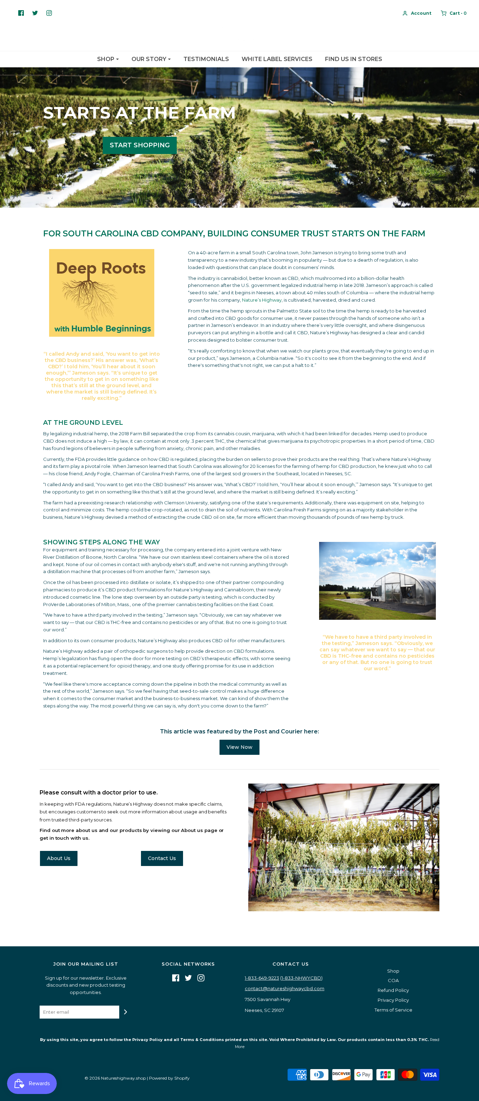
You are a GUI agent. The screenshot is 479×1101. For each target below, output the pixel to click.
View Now (239, 747)
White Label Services (277, 59)
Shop (393, 971)
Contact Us (162, 858)
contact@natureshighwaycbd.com (284, 988)
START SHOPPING (140, 145)
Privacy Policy (393, 1000)
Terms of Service (393, 1010)
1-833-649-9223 (262, 978)
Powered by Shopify (169, 1078)
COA (393, 980)
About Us (58, 858)
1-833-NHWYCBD (301, 978)
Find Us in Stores (353, 59)
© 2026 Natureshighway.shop (115, 1078)
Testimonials (206, 59)
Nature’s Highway (262, 300)
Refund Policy (393, 990)
